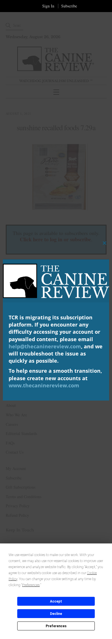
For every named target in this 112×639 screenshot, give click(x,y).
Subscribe (69, 6)
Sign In (48, 6)
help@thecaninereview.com (45, 346)
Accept (56, 601)
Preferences (56, 626)
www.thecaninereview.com (44, 385)
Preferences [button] (31, 585)
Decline (56, 614)
